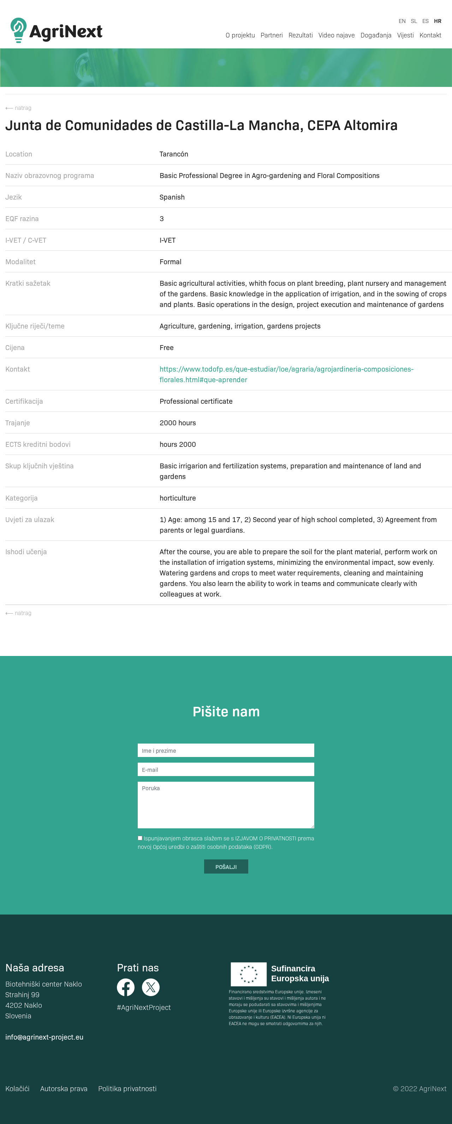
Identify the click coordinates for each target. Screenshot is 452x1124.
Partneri (272, 35)
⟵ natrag (18, 107)
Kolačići (17, 1088)
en (402, 20)
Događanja (376, 35)
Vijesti (405, 35)
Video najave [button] (337, 35)
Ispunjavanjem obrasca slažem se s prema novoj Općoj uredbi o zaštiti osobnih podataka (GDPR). (226, 842)
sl (414, 20)
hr (437, 20)
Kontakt (430, 35)
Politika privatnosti (127, 1088)
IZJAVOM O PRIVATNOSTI (265, 838)
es (425, 20)
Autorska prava (64, 1088)
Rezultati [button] (301, 35)
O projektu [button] (240, 35)
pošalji (226, 866)
